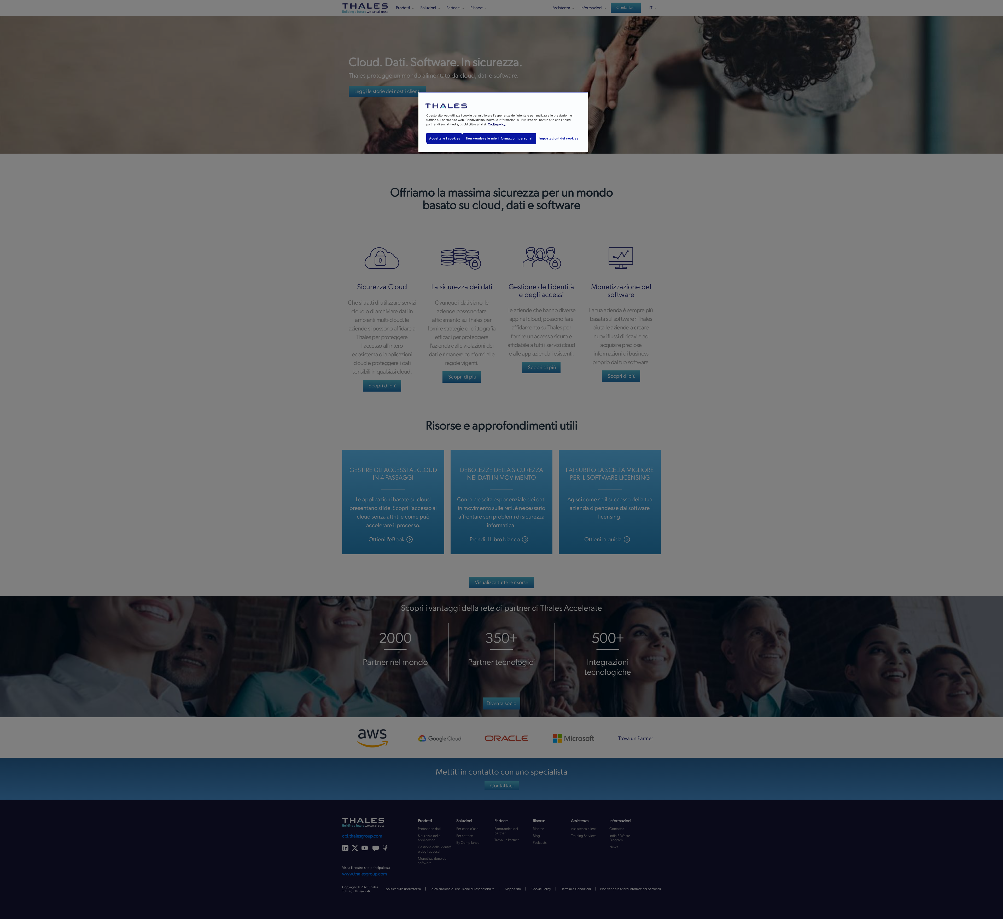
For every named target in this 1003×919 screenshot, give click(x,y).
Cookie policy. (497, 124)
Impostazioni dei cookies (559, 138)
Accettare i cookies (444, 138)
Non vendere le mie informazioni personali (499, 138)
